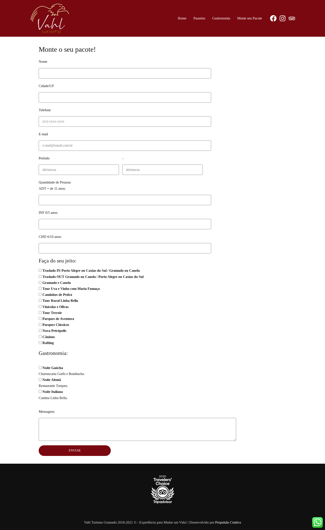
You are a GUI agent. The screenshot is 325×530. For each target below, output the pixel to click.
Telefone (45, 110)
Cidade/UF (46, 86)
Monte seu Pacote (249, 18)
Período (44, 158)
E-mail (43, 134)
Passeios (199, 18)
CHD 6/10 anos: (50, 237)
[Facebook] (273, 18)
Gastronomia (221, 18)
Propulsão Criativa (228, 522)
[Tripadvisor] (292, 18)
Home (182, 18)
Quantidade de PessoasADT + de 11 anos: (55, 185)
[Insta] (282, 18)
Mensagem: (47, 411)
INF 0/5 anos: (48, 212)
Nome (43, 61)
